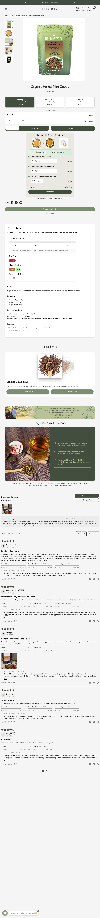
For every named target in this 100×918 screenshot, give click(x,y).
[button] (9, 661)
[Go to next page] (60, 771)
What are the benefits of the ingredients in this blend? (71, 453)
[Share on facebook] (90, 579)
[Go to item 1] (7, 509)
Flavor (9, 287)
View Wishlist (50, 213)
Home (6, 15)
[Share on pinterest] (97, 579)
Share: (7, 202)
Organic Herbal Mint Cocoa (50, 86)
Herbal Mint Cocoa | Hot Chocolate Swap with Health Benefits (30, 328)
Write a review (87, 496)
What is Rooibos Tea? (16, 330)
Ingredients (11, 296)
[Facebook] (12, 203)
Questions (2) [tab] (16, 534)
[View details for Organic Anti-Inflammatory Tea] (50, 143)
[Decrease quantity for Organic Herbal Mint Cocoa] (6, 128)
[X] (16, 203)
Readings (10, 324)
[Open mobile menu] (5, 9)
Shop (11, 15)
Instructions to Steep (14, 310)
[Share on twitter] (94, 579)
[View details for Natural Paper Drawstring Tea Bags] (63, 143)
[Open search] (78, 533)
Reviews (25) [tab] (6, 534)
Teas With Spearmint (21, 15)
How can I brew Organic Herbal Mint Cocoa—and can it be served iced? (73, 462)
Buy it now (73, 128)
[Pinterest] (21, 203)
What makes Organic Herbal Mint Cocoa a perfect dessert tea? (73, 444)
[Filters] (84, 533)
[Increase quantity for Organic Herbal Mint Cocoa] (17, 128)
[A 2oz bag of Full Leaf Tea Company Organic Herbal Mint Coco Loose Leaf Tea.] (82, 20)
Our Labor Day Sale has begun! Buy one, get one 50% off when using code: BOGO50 (50, 2)
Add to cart (50, 192)
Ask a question (86, 500)
